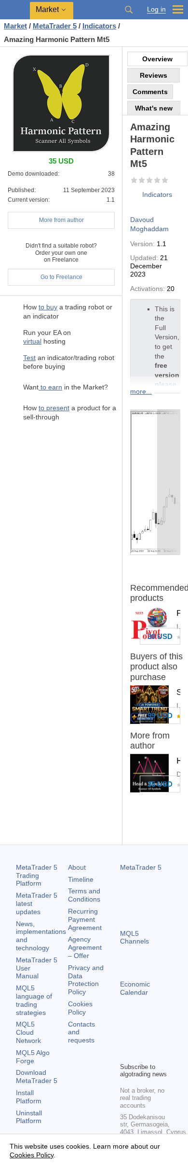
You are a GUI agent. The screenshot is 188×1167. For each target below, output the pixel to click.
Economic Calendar (135, 988)
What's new (154, 108)
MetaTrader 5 (140, 867)
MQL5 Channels (134, 937)
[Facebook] (126, 1038)
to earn (50, 387)
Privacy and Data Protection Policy (86, 980)
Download (36, 1076)
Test (29, 357)
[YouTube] (126, 1053)
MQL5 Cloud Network (28, 1032)
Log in (156, 9)
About (77, 867)
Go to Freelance (61, 277)
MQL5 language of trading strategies (34, 1000)
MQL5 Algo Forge (33, 1057)
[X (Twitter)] (156, 1038)
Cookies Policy (80, 1008)
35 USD (160, 784)
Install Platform (28, 1097)
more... (141, 391)
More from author (61, 220)
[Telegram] (141, 1038)
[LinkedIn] (141, 1053)
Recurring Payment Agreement (85, 919)
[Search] (128, 9)
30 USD (160, 636)
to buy (48, 307)
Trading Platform (36, 875)
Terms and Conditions (84, 895)
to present (54, 408)
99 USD (160, 715)
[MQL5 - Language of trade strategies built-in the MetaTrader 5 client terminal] (15, 10)
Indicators (157, 194)
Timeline (81, 879)
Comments (150, 92)
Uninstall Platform (29, 1117)
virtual (32, 341)
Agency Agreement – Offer (85, 947)
